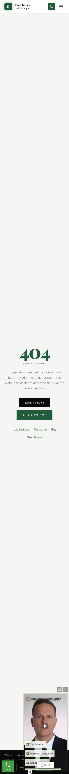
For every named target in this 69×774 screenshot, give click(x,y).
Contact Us (40, 429)
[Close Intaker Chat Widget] (65, 689)
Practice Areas (21, 429)
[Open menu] (61, 6)
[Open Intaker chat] (30, 772)
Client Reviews (34, 437)
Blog (53, 429)
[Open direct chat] (59, 689)
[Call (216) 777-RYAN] (51, 6)
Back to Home (34, 402)
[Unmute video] (45, 726)
